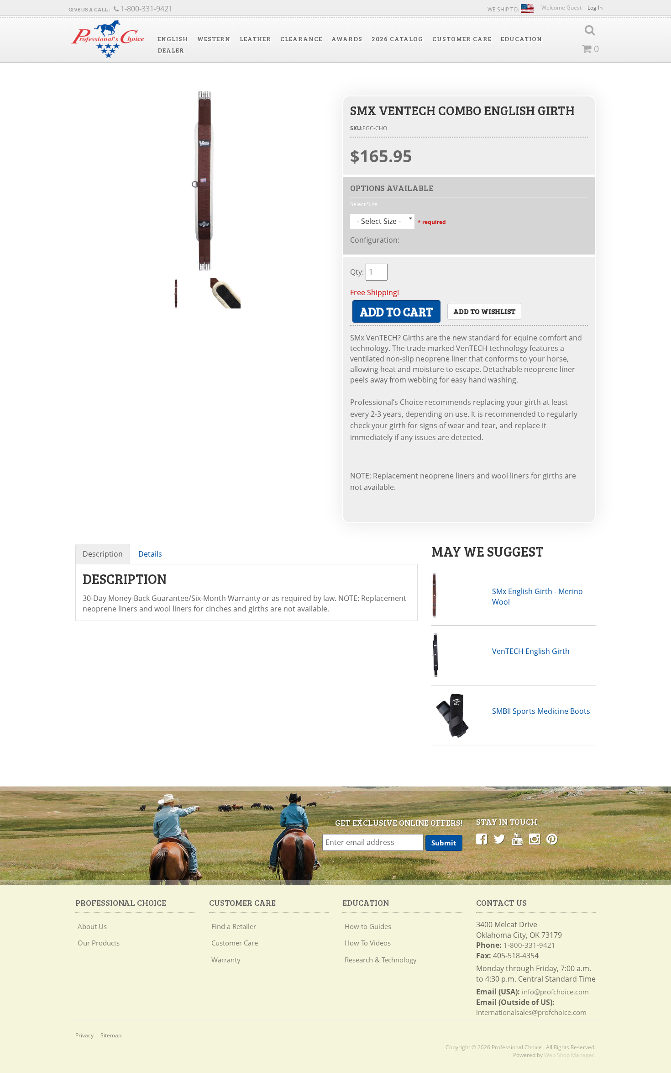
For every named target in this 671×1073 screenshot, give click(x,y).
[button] (173, 38)
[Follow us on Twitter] (499, 838)
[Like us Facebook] (481, 838)
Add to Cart (396, 311)
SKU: (356, 128)
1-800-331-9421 (529, 945)
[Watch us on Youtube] (517, 838)
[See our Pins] (551, 838)
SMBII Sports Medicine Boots (541, 711)
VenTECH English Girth (531, 651)
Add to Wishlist (484, 311)
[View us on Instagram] (534, 838)
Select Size (363, 204)
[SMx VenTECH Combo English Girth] (202, 180)
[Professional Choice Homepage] (107, 39)
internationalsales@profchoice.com (531, 1012)
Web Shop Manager (569, 1055)
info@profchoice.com (555, 991)
